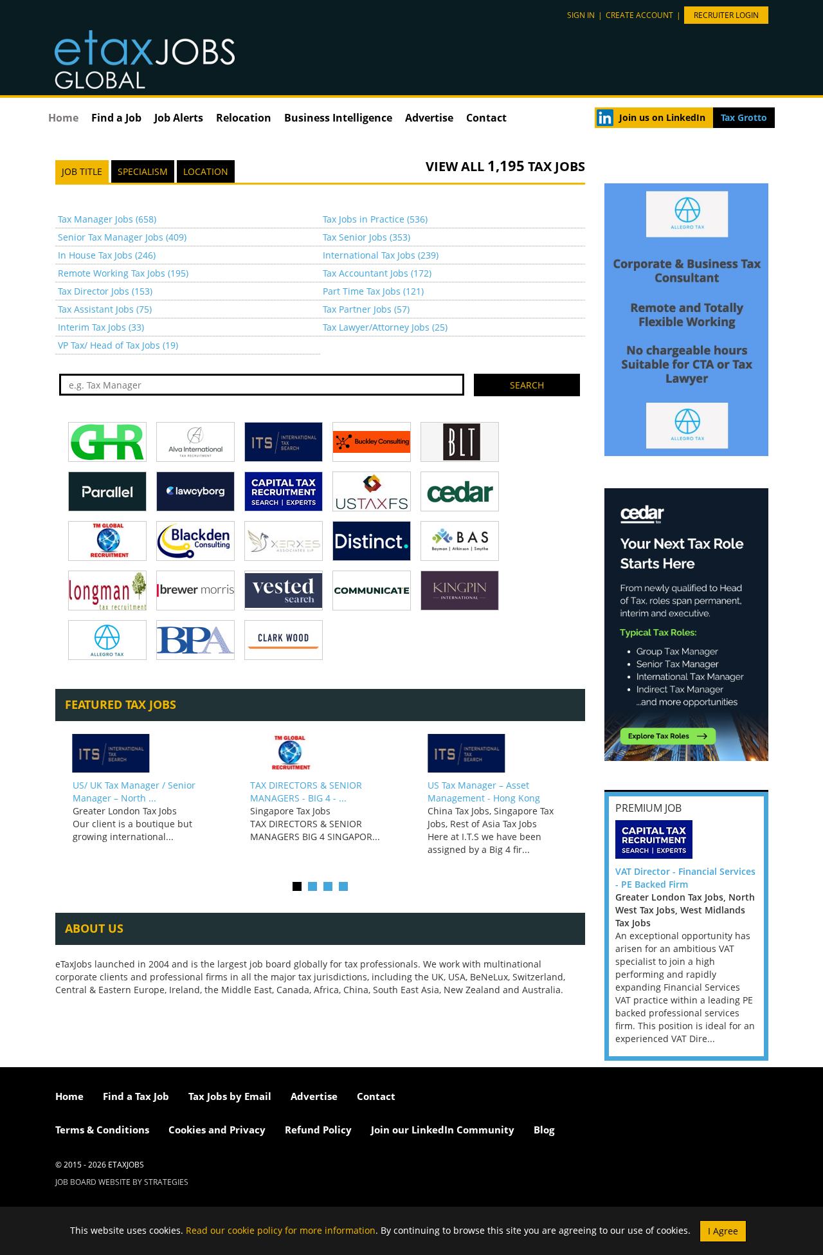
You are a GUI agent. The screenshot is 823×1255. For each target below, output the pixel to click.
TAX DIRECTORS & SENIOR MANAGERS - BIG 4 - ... (306, 791)
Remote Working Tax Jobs (123, 273)
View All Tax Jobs (505, 166)
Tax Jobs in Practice (375, 219)
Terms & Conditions (102, 1129)
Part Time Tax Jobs (373, 291)
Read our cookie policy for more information (280, 1229)
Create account (639, 15)
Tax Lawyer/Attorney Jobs (385, 327)
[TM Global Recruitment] (320, 753)
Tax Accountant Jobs (377, 273)
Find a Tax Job (136, 1096)
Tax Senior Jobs (366, 237)
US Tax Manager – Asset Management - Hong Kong (484, 791)
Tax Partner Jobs (366, 309)
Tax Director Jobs (105, 291)
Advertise (429, 118)
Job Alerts (178, 118)
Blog (544, 1129)
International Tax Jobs (381, 255)
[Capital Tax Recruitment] (653, 838)
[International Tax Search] (142, 753)
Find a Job (116, 118)
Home (63, 118)
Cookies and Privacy (217, 1129)
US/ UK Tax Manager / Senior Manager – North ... (134, 791)
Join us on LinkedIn (662, 117)
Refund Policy (318, 1129)
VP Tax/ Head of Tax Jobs (118, 345)
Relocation (243, 118)
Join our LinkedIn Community (442, 1129)
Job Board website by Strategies (121, 1182)
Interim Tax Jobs (101, 327)
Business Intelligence (338, 118)
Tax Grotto (744, 117)
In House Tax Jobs (107, 255)
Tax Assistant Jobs (105, 309)
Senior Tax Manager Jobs (122, 237)
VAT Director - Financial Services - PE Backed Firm (685, 877)
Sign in (581, 15)
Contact (486, 118)
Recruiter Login (726, 15)
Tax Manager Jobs (107, 219)
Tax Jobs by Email (229, 1096)
